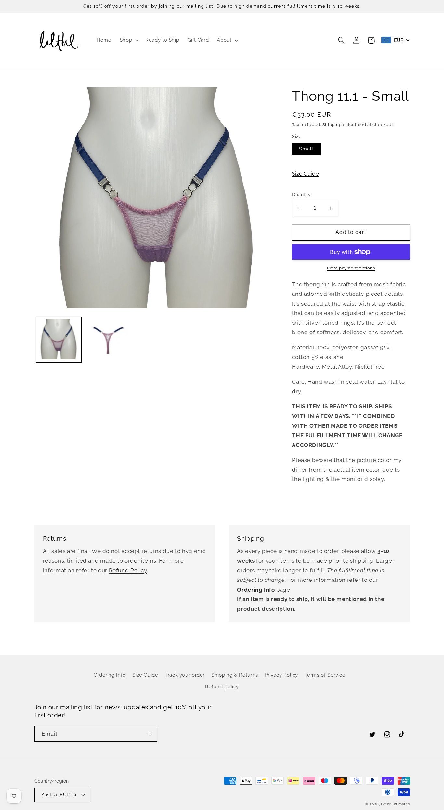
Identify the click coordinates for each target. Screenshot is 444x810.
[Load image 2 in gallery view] (107, 339)
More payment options (351, 268)
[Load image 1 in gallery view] (59, 339)
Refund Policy (128, 570)
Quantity (301, 194)
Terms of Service (325, 675)
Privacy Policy (281, 675)
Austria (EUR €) (59, 794)
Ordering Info (110, 675)
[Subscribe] (149, 734)
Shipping (332, 124)
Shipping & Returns (234, 675)
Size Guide (305, 173)
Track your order (185, 675)
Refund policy (222, 686)
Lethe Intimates (395, 804)
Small (306, 148)
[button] (128, 40)
